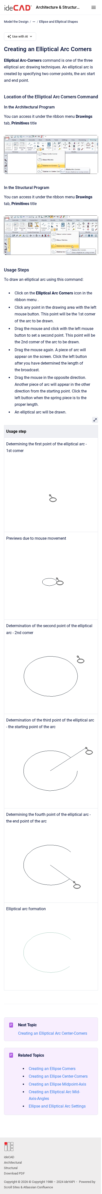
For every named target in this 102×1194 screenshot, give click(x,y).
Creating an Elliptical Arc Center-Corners (52, 1033)
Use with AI (20, 36)
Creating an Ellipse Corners (52, 1068)
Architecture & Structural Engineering (58, 7)
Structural (11, 1168)
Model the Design (16, 21)
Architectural (13, 1162)
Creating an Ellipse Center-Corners (58, 1076)
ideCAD (9, 1157)
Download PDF (14, 1173)
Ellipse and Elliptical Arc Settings (57, 1106)
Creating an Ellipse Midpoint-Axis (57, 1084)
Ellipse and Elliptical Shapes (58, 21)
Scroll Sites (12, 1187)
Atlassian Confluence (38, 1187)
